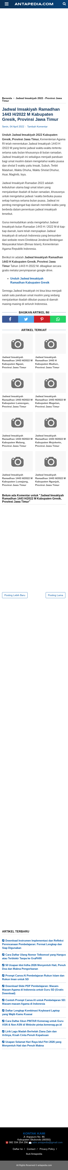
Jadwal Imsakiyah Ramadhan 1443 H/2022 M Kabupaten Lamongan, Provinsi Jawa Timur (17, 401)
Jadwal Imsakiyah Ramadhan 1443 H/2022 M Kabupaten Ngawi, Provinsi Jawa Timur (17, 362)
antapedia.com (34, 4)
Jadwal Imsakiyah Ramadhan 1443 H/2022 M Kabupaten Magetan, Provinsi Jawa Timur (50, 401)
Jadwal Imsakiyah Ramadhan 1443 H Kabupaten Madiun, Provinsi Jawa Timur (47, 362)
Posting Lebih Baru (14, 595)
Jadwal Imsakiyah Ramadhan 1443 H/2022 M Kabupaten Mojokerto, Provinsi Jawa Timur (50, 440)
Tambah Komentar (37, 126)
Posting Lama (55, 595)
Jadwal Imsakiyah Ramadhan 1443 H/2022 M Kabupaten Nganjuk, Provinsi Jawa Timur (50, 479)
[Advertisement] (34, 67)
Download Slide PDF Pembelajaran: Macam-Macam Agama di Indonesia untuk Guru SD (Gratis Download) (32, 989)
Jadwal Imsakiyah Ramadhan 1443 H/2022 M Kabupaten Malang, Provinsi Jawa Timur (17, 440)
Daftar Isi (18, 1149)
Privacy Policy (47, 1149)
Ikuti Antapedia (34, 1153)
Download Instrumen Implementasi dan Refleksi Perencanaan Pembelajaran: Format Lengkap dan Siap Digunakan (32, 944)
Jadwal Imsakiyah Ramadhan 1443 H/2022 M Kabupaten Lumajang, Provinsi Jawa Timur (17, 479)
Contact (31, 1149)
